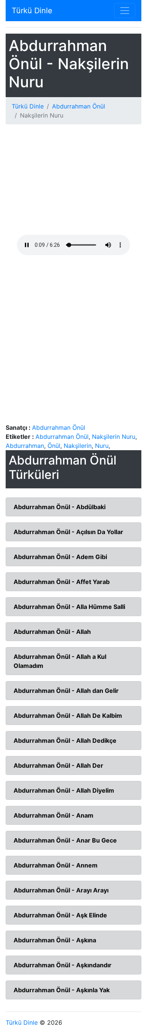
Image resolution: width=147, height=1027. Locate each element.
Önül (53, 445)
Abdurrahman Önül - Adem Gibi (60, 557)
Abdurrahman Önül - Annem (56, 865)
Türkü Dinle (32, 10)
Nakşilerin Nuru (113, 436)
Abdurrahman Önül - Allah (52, 631)
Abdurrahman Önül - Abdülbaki (60, 507)
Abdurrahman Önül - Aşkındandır (63, 965)
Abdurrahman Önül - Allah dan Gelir (66, 690)
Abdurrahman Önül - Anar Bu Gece (65, 840)
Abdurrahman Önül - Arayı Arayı (61, 890)
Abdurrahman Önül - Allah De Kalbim (68, 715)
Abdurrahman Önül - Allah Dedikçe (65, 740)
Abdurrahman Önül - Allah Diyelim (64, 790)
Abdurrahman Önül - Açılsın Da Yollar (68, 532)
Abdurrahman (25, 445)
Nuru (102, 445)
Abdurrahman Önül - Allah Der (58, 765)
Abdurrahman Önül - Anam (53, 815)
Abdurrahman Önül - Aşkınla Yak (62, 990)
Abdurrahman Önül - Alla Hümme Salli (69, 606)
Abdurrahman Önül (78, 106)
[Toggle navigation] (124, 10)
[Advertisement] (73, 182)
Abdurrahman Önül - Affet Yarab (62, 582)
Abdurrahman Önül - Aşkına (55, 940)
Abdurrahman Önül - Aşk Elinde (60, 915)
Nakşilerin (78, 445)
